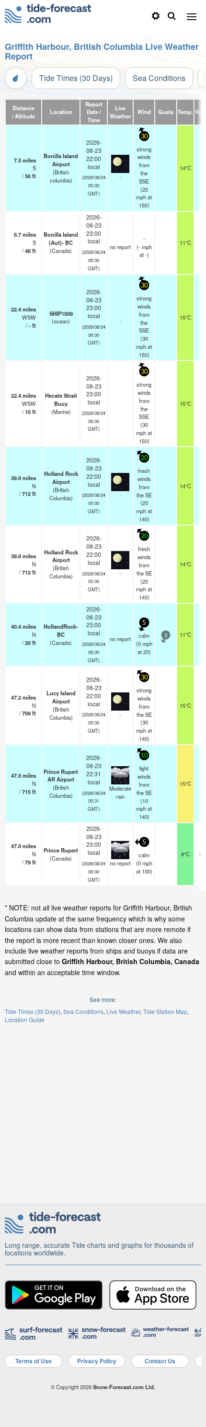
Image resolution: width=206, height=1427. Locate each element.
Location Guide (25, 1019)
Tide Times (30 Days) (76, 77)
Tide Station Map (165, 1011)
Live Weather (123, 1011)
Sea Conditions (159, 77)
